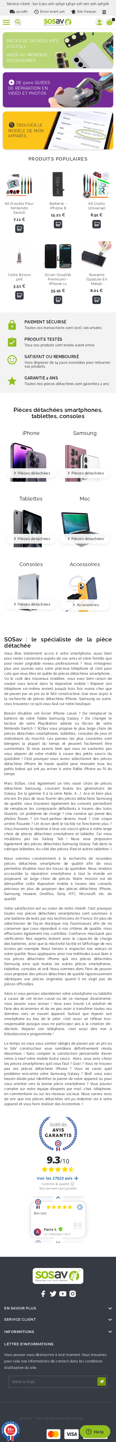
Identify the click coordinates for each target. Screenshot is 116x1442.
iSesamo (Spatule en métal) (97, 279)
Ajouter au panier (19, 228)
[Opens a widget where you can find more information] (94, 1432)
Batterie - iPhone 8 (58, 205)
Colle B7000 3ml (19, 277)
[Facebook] (43, 1294)
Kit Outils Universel (97, 205)
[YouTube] (63, 1294)
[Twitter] (53, 1294)
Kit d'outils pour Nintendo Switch (19, 208)
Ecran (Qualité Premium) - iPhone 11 (58, 279)
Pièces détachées (34, 473)
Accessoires (88, 605)
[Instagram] (72, 1294)
